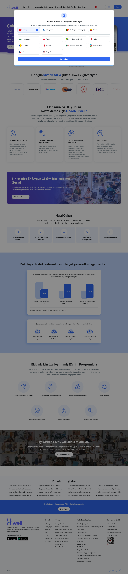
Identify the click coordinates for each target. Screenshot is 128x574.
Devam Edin (64, 59)
